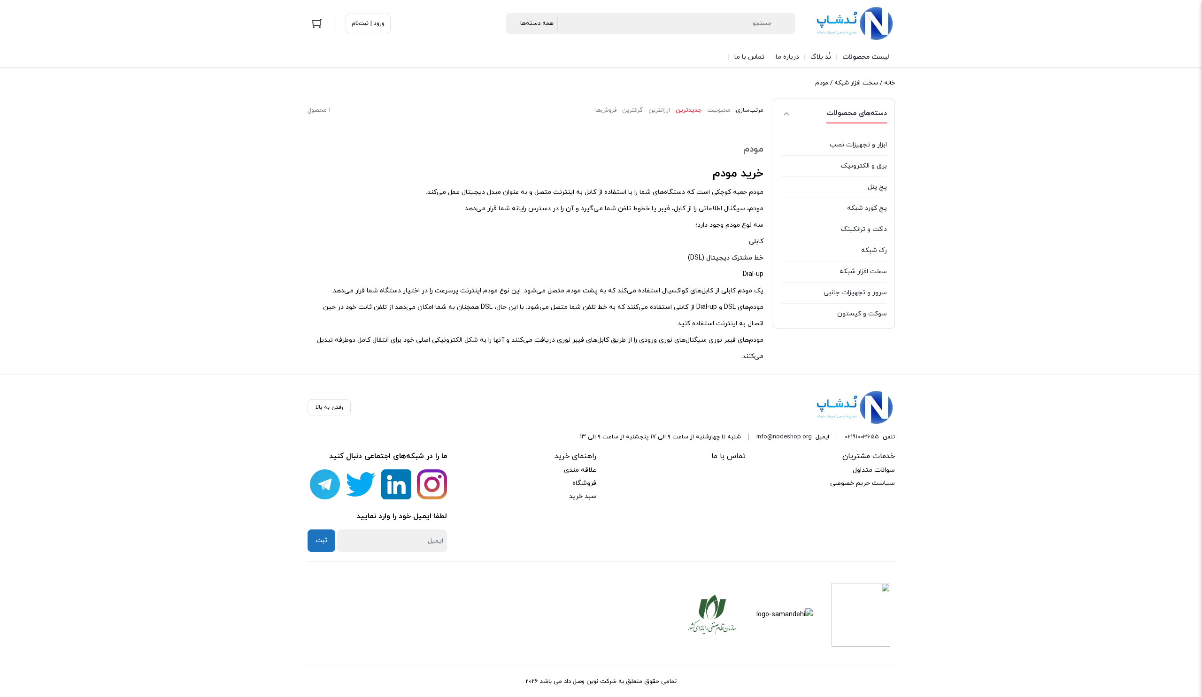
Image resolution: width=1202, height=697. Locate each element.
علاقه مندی (580, 470)
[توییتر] (361, 484)
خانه (889, 83)
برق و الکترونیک (864, 165)
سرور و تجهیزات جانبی (855, 292)
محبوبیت (719, 110)
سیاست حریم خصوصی (862, 483)
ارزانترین (659, 110)
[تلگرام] (325, 484)
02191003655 (862, 437)
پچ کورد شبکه (867, 208)
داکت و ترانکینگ (864, 229)
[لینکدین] (396, 484)
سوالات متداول (874, 470)
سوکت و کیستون (862, 313)
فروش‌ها (605, 110)
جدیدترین (688, 110)
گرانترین (632, 110)
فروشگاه (584, 483)
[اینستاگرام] (432, 484)
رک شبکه (874, 250)
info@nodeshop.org (784, 437)
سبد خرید (582, 496)
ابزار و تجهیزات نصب (858, 144)
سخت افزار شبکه (856, 83)
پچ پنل (877, 187)
